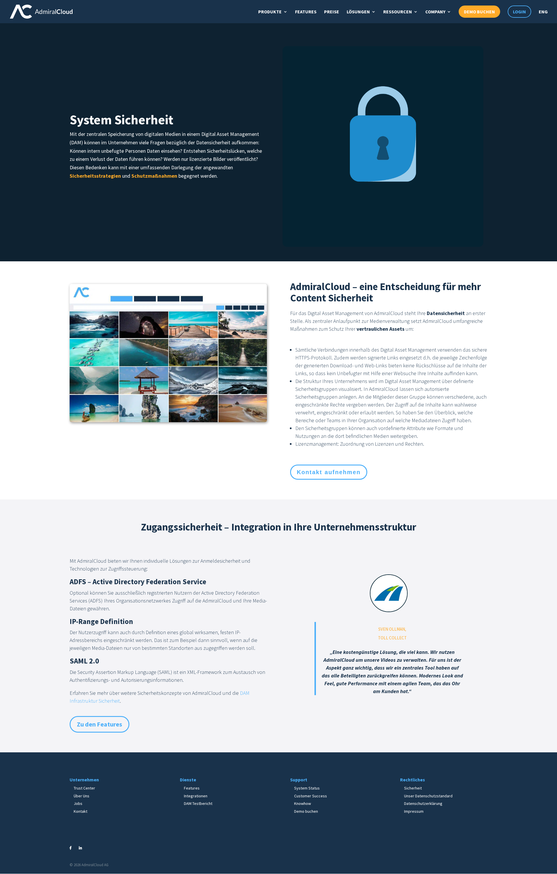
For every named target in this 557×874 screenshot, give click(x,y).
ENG (543, 12)
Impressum (414, 811)
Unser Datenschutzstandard (428, 796)
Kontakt (80, 811)
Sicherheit (413, 788)
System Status (307, 788)
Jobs (78, 803)
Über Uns (81, 796)
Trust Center (84, 788)
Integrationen (195, 796)
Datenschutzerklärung (423, 803)
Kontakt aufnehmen (329, 472)
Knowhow (302, 803)
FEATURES (306, 12)
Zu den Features (99, 724)
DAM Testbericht (198, 803)
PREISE (331, 12)
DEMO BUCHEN (479, 12)
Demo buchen (306, 811)
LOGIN (519, 12)
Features (192, 788)
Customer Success (310, 796)
